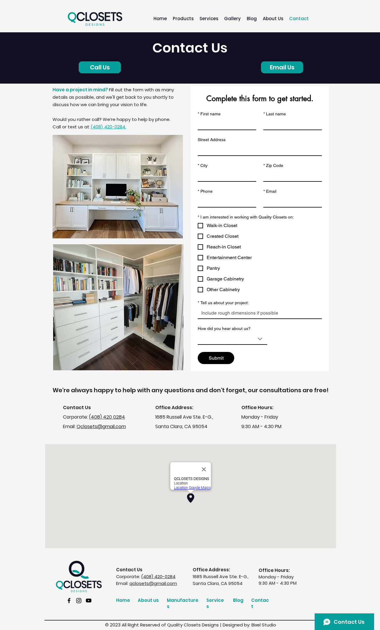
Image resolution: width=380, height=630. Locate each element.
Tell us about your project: (223, 302)
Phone (205, 191)
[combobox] (232, 339)
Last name (274, 113)
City (203, 165)
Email (269, 191)
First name (209, 113)
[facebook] (69, 600)
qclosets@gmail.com (153, 583)
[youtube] (88, 600)
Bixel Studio (263, 625)
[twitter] (78, 600)
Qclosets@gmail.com (101, 426)
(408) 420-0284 (158, 576)
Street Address (212, 139)
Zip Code (273, 165)
